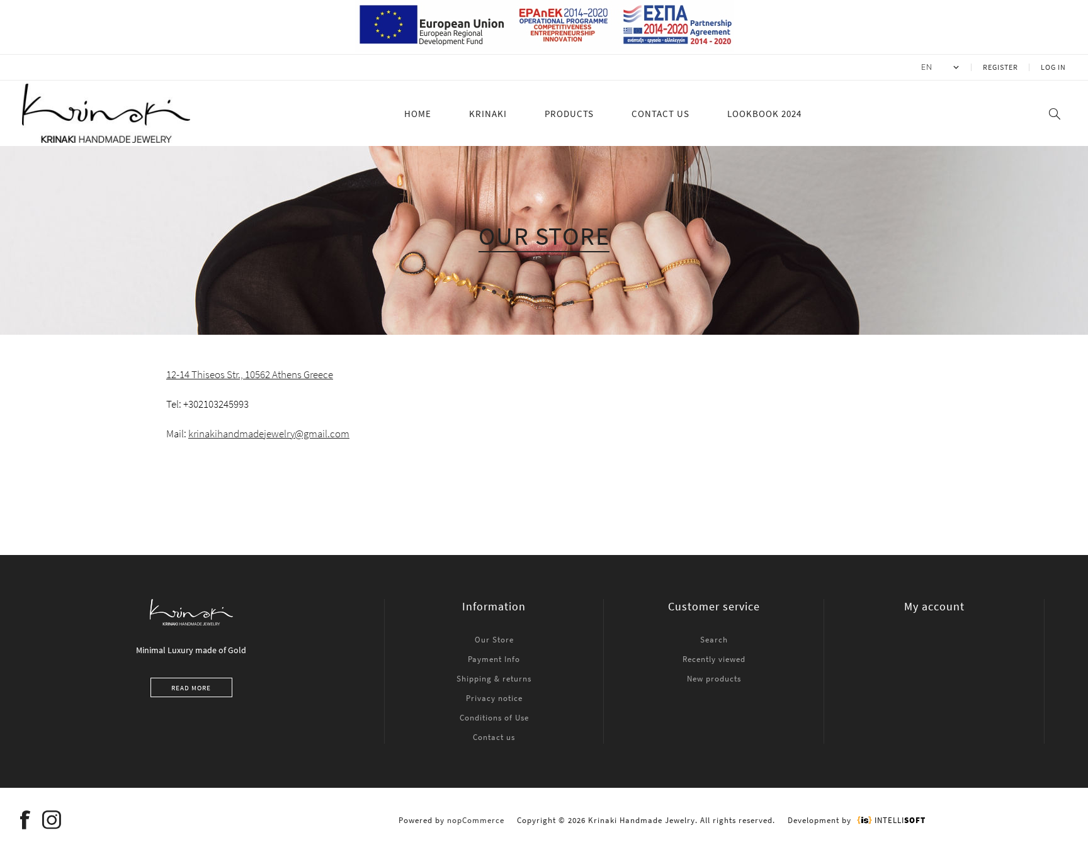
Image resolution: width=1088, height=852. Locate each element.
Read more (191, 687)
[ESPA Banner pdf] (544, 48)
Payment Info (494, 659)
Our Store (494, 639)
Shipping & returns (493, 678)
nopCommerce (475, 820)
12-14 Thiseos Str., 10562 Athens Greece (249, 374)
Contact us (494, 737)
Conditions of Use (494, 717)
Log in (1053, 67)
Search (714, 639)
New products (714, 678)
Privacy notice (494, 698)
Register (1000, 67)
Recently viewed (714, 659)
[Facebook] (26, 820)
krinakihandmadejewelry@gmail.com (268, 433)
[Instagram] (52, 820)
